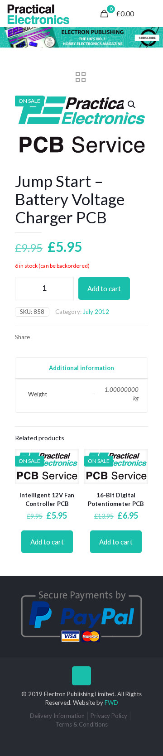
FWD (111, 702)
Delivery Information (57, 715)
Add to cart (104, 288)
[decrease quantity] (25, 288)
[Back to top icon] (81, 675)
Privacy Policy (109, 715)
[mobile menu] (150, 13)
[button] (132, 105)
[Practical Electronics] (38, 13)
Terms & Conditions (81, 724)
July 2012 (96, 311)
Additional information (81, 367)
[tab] (81, 368)
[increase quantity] (64, 288)
